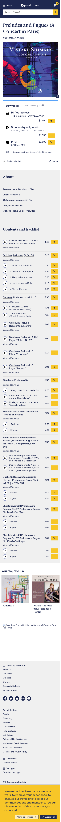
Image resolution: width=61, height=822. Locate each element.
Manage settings (25, 816)
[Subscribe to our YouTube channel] (30, 698)
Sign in (6, 714)
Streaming (7, 718)
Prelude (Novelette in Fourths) (20, 324)
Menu (9, 5)
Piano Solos (18, 210)
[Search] (55, 12)
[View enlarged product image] (30, 69)
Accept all (50, 816)
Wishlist (6, 722)
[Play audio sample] (5, 242)
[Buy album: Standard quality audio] (51, 135)
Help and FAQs (9, 731)
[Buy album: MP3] (51, 142)
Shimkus (7, 411)
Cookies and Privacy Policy (15, 752)
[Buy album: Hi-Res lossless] (51, 121)
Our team (7, 673)
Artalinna (15, 194)
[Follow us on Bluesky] (18, 698)
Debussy (7, 297)
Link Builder (8, 735)
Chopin (13, 240)
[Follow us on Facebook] (6, 698)
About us (7, 669)
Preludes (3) (21, 380)
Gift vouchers (9, 726)
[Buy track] (54, 265)
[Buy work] (54, 242)
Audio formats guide (33, 106)
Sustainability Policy (12, 686)
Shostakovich (10, 505)
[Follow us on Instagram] (24, 698)
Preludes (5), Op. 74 (23, 255)
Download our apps (11, 772)
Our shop (7, 678)
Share (55, 161)
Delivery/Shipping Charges (15, 739)
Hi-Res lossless (20, 112)
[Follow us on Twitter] (12, 698)
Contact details (10, 762)
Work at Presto (10, 690)
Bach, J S (7, 437)
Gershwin (14, 322)
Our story (7, 682)
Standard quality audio (25, 127)
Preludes (30, 210)
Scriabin (7, 255)
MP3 (14, 142)
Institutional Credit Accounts (15, 743)
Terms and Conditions (12, 747)
